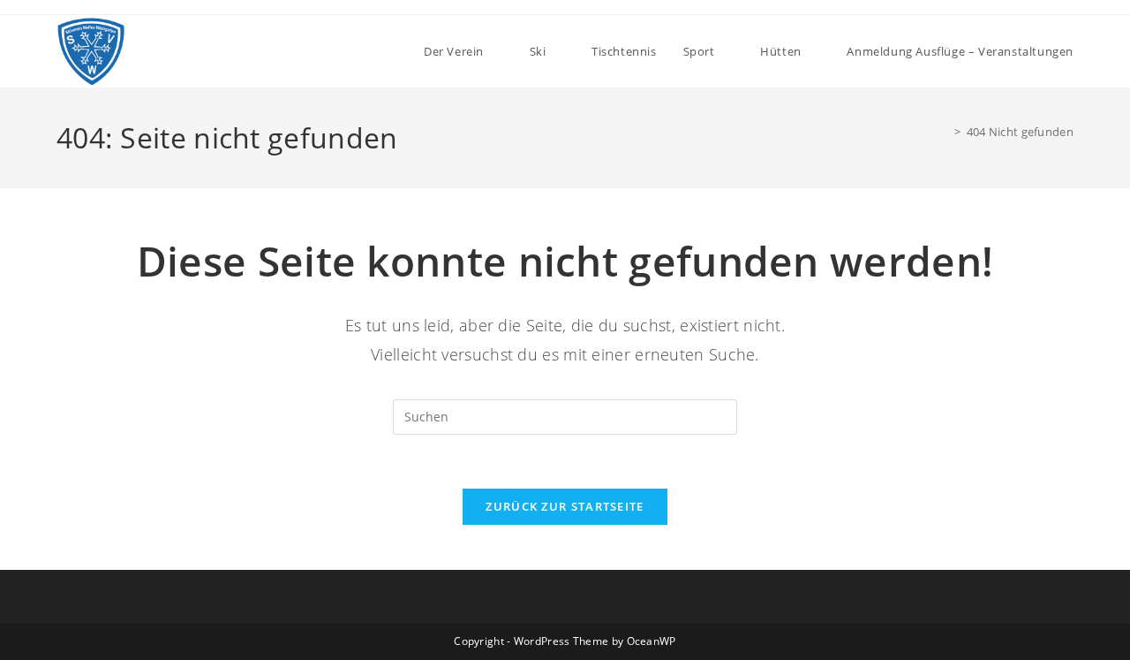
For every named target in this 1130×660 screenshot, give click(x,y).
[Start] (944, 132)
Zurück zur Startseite (565, 506)
